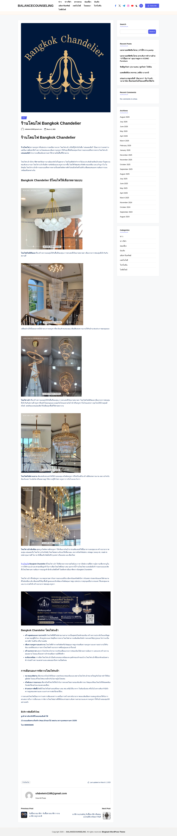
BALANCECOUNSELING (35, 5)
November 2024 (126, 202)
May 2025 (123, 188)
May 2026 (123, 131)
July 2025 (123, 179)
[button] (152, 6)
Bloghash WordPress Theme (113, 832)
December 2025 (126, 155)
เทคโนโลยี (124, 260)
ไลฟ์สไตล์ (123, 270)
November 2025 (126, 160)
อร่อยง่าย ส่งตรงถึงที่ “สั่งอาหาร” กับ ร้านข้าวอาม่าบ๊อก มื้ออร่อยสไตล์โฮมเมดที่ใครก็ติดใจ (137, 79)
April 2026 (124, 136)
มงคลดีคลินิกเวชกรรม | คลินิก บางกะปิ (134, 73)
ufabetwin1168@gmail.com (51, 793)
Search (123, 24)
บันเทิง (122, 251)
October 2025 (125, 164)
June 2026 (124, 126)
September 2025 (126, 169)
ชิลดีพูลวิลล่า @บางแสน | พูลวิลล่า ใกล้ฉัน (136, 67)
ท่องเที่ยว (123, 246)
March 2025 (124, 198)
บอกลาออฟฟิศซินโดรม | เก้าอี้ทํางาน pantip (136, 50)
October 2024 (125, 207)
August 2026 (124, 117)
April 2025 (124, 193)
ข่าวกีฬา (123, 241)
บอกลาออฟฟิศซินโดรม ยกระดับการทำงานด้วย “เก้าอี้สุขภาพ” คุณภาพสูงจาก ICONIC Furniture (137, 58)
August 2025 (124, 174)
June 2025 (124, 183)
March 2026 (124, 141)
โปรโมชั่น (123, 265)
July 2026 (123, 122)
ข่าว (24, 118)
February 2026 (125, 145)
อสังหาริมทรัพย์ (125, 255)
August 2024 (124, 217)
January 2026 (125, 150)
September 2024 (126, 212)
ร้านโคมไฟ (25, 564)
